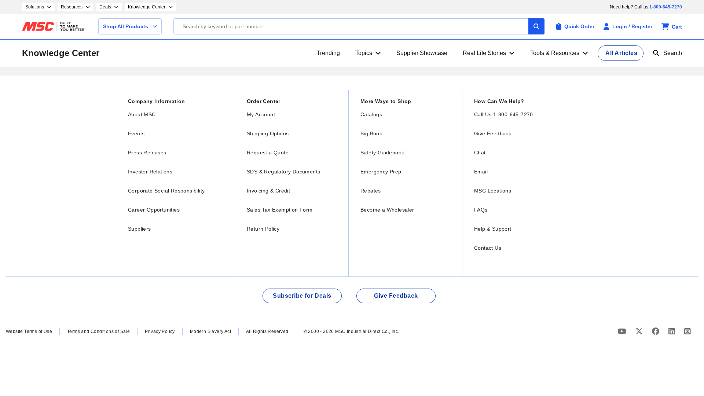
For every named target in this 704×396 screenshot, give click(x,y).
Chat (480, 152)
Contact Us (487, 248)
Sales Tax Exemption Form (280, 210)
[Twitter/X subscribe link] (640, 331)
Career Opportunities (154, 210)
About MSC (142, 114)
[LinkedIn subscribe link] (672, 331)
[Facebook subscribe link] (656, 331)
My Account (261, 114)
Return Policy (263, 229)
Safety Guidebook (382, 152)
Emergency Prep (381, 172)
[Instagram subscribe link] (687, 331)
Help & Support (492, 229)
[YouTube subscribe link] (623, 331)
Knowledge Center (60, 53)
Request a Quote (268, 152)
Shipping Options (268, 133)
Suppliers (139, 229)
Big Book (371, 133)
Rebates (370, 191)
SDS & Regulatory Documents (283, 172)
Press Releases (147, 152)
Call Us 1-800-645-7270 (503, 114)
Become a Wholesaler (387, 210)
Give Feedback (492, 133)
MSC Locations (492, 191)
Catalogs (371, 114)
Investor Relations (150, 172)
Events (136, 133)
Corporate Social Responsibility (166, 191)
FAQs (481, 210)
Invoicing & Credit (268, 191)
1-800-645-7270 (665, 7)
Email (481, 172)
